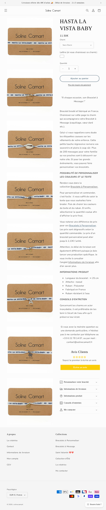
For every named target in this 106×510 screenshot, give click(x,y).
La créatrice (12, 440)
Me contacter (62, 470)
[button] (6, 10)
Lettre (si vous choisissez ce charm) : (79, 52)
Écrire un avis (80, 367)
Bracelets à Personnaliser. (84, 186)
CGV (9, 464)
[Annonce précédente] (5, 3)
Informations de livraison (81, 262)
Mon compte (12, 458)
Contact (10, 446)
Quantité (63, 63)
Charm (62, 39)
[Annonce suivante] (101, 3)
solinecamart (18, 504)
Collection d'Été (63, 458)
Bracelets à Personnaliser (82, 225)
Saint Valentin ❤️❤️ (65, 452)
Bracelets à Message (65, 446)
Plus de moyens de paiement (79, 85)
